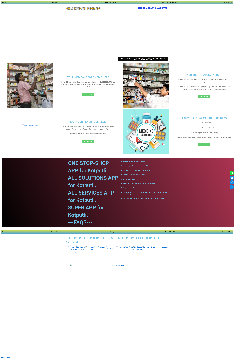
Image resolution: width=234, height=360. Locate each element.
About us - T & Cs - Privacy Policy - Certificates (139, 183)
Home (4, 2)
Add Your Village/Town (169, 2)
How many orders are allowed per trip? (136, 166)
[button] (145, 161)
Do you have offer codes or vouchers (136, 188)
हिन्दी (8, 357)
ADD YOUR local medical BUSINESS (204, 118)
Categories (54, 2)
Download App (227, 2)
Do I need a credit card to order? (134, 175)
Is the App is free (129, 179)
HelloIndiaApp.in (110, 2)
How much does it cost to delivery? (135, 161)
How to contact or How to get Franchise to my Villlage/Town (143, 198)
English (4, 357)
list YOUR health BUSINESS (88, 121)
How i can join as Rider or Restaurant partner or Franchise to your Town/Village (145, 193)
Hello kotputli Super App (83, 8)
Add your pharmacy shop (204, 74)
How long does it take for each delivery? (137, 170)
